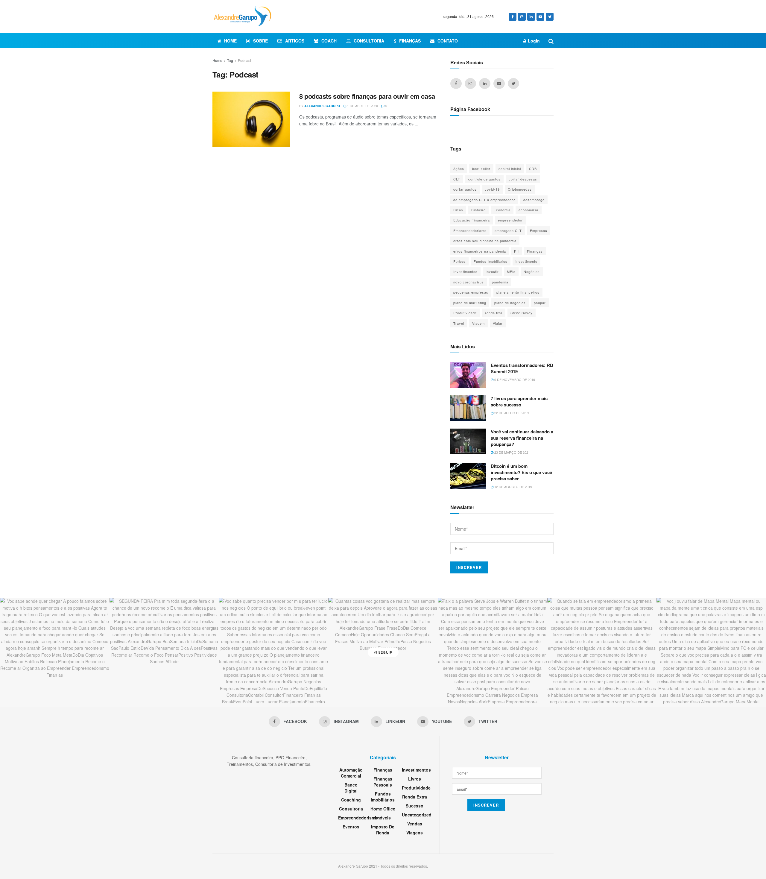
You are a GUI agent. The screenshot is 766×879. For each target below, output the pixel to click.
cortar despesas (523, 179)
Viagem (478, 323)
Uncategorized (416, 815)
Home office (382, 809)
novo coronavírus (468, 282)
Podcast (244, 60)
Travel (458, 323)
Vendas (414, 824)
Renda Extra (414, 797)
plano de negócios (510, 302)
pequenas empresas (470, 292)
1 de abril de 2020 (362, 105)
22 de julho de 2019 (511, 412)
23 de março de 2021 (511, 452)
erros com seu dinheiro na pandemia (484, 240)
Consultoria (369, 41)
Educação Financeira (471, 220)
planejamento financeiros (517, 292)
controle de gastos (484, 179)
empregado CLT (508, 230)
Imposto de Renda (382, 830)
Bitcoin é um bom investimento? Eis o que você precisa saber (521, 472)
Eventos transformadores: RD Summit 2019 (522, 368)
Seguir (385, 652)
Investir (492, 271)
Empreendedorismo (470, 230)
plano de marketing (469, 302)
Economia (502, 209)
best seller (481, 168)
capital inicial (509, 168)
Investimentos (465, 271)
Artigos (294, 41)
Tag (230, 60)
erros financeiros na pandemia (479, 251)
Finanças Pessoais (382, 782)
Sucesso (414, 806)
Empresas (538, 230)
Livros (414, 779)
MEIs (511, 271)
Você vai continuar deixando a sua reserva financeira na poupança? (522, 437)
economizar (529, 209)
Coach (329, 41)
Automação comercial (351, 773)
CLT (456, 179)
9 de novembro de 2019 (514, 379)
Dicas (458, 209)
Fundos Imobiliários (490, 261)
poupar (540, 302)
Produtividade (465, 312)
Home (230, 41)
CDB (533, 168)
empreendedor (510, 220)
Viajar (498, 323)
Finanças (410, 41)
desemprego (534, 199)
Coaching (351, 800)
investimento (526, 261)
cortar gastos (465, 189)
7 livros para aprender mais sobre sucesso (519, 401)
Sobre (260, 41)
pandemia (500, 282)
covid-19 (492, 189)
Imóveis (383, 818)
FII (516, 251)
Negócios (532, 271)
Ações (458, 168)
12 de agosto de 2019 (512, 486)
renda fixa (493, 312)
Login (533, 41)
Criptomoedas (520, 189)
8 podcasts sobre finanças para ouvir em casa (367, 96)
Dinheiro (478, 209)
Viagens (414, 833)
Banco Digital (351, 788)
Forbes (459, 261)
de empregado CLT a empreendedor (484, 199)
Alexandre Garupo (322, 106)
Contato (447, 41)
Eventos (351, 827)
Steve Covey (521, 312)
